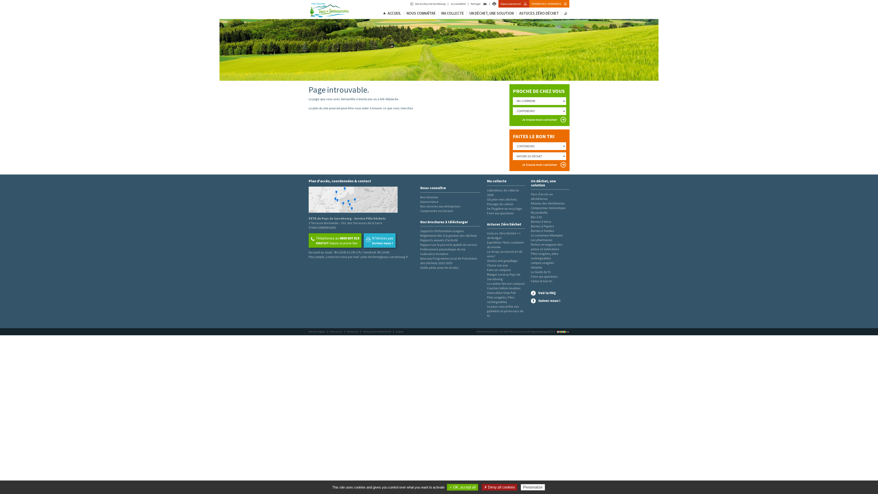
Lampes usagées (542, 263)
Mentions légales (317, 331)
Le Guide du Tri (541, 272)
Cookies (399, 331)
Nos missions (429, 197)
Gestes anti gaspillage (502, 261)
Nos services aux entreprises (440, 206)
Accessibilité (458, 3)
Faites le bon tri (541, 281)
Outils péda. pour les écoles (439, 268)
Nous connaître (421, 13)
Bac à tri (536, 217)
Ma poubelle (539, 212)
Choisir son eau (497, 265)
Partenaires (352, 331)
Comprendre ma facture (436, 211)
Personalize (533, 487)
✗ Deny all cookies (499, 487)
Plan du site (336, 331)
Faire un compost (499, 270)
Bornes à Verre (541, 222)
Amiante (536, 267)
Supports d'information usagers (442, 231)
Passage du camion (500, 204)
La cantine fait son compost (506, 284)
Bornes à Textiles (542, 231)
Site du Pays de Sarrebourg (430, 3)
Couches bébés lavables (504, 288)
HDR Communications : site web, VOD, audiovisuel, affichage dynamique (515, 331)
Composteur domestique (548, 208)
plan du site (320, 108)
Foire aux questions (500, 213)
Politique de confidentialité (377, 331)
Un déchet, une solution (491, 13)
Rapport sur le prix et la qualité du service (448, 245)
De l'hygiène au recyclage (504, 209)
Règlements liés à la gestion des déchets (448, 236)
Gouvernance (429, 202)
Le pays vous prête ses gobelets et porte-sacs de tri (505, 311)
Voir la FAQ (547, 292)
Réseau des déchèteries (548, 203)
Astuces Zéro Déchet (539, 13)
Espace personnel (511, 3)
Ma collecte (452, 13)
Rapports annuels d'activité (439, 240)
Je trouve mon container (539, 120)
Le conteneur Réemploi (547, 235)
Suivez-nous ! (549, 300)
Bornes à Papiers (542, 226)
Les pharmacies (541, 240)
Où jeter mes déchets (502, 199)
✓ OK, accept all (462, 487)
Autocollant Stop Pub (501, 293)
